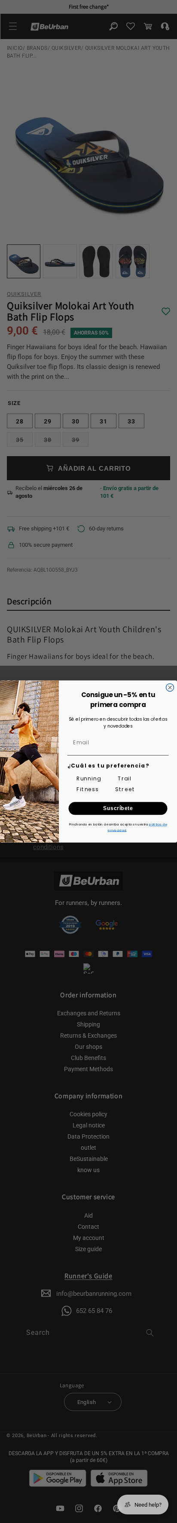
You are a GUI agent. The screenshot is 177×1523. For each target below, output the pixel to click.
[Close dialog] (170, 687)
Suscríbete (118, 808)
